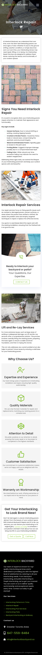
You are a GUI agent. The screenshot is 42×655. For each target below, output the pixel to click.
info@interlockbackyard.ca (20, 639)
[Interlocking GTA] (15, 5)
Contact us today (20, 527)
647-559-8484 (17, 633)
